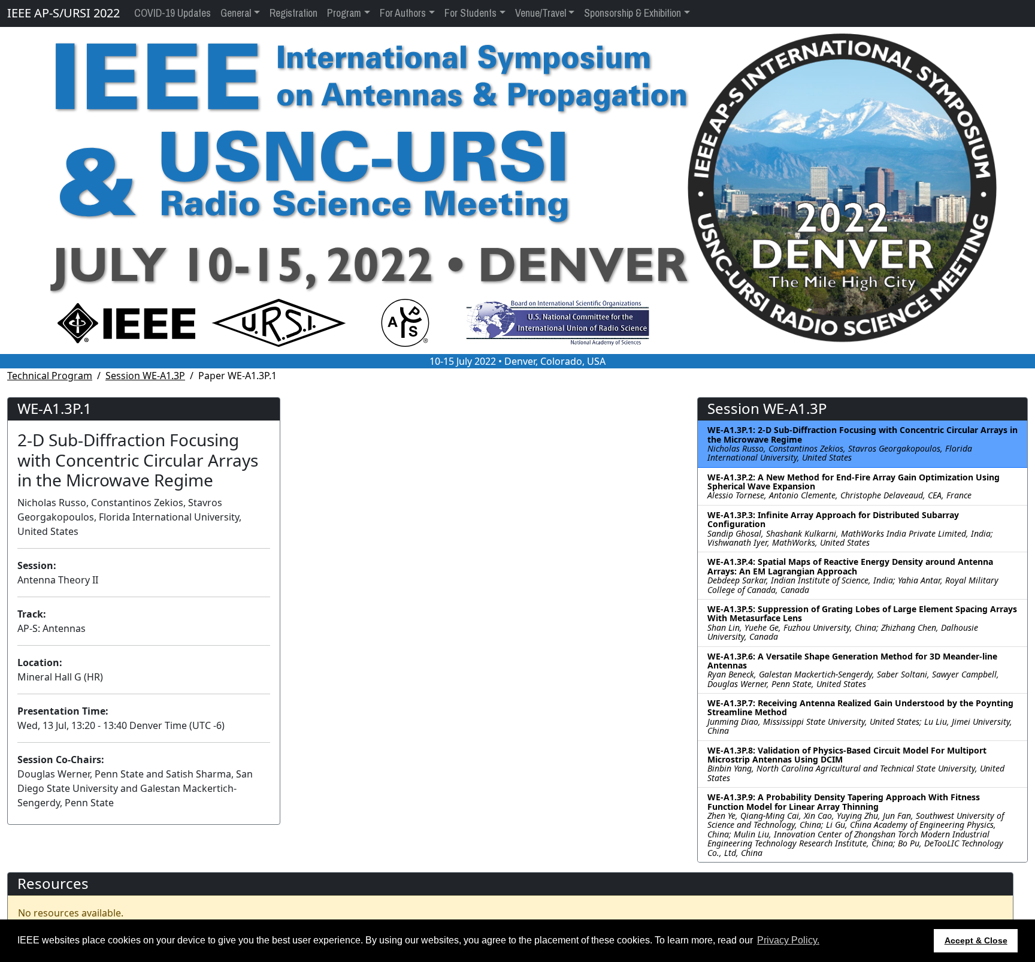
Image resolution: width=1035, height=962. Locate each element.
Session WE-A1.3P (145, 375)
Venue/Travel (540, 13)
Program (344, 13)
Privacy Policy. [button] (788, 940)
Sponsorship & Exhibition (632, 13)
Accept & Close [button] (976, 940)
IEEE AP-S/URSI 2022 (63, 13)
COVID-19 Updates (172, 13)
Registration (293, 13)
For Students (470, 13)
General (235, 13)
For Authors (403, 13)
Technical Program (49, 375)
